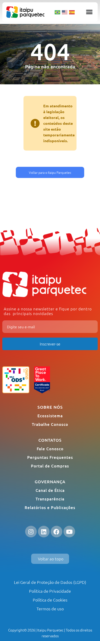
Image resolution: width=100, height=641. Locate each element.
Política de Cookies (50, 599)
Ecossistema (50, 415)
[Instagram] (31, 531)
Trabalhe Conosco (50, 424)
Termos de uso (50, 608)
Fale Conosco (50, 448)
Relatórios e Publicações (50, 507)
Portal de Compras (50, 466)
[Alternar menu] (89, 12)
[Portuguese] (58, 11)
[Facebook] (56, 531)
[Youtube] (69, 531)
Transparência (50, 499)
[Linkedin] (44, 531)
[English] (65, 11)
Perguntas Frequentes (50, 457)
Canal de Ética (50, 490)
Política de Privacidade (50, 591)
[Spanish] (72, 11)
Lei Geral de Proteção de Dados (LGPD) (50, 582)
